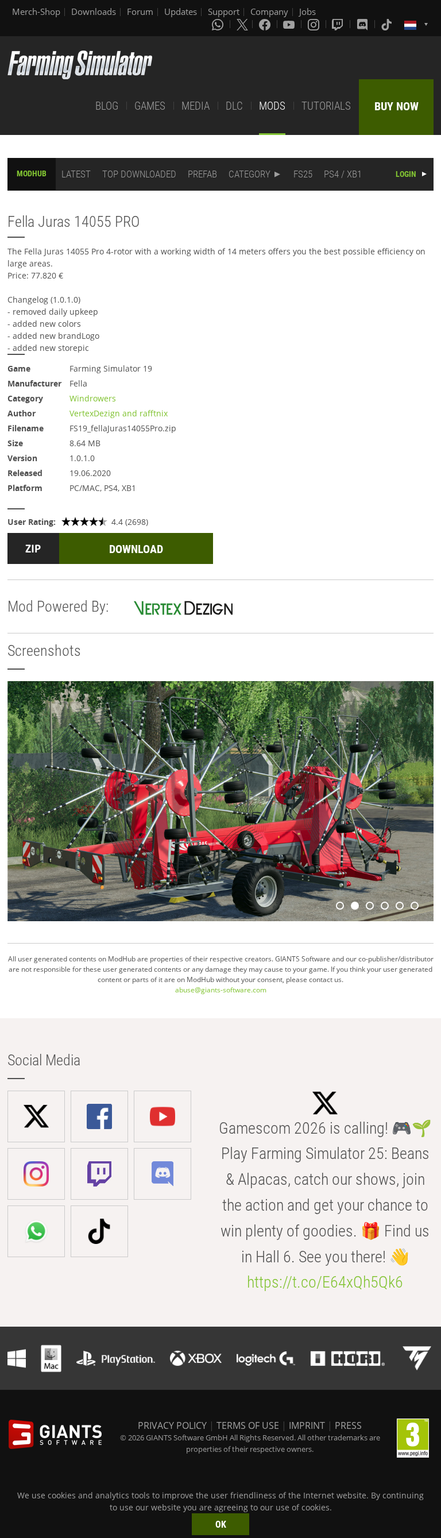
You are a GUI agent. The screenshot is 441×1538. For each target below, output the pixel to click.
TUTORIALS (326, 106)
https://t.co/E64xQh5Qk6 (325, 1282)
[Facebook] (266, 24)
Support (223, 11)
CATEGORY (249, 174)
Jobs (307, 11)
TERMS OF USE (247, 1425)
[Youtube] (290, 24)
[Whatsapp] (219, 24)
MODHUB (32, 173)
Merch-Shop (36, 11)
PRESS (348, 1425)
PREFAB (202, 174)
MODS (272, 106)
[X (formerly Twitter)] (242, 24)
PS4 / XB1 (343, 174)
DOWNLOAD (136, 549)
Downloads (93, 11)
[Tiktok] (387, 24)
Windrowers (92, 398)
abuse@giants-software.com (220, 990)
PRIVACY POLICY (172, 1425)
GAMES (149, 106)
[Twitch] (339, 24)
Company (269, 11)
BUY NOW (396, 106)
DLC (234, 106)
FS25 (302, 174)
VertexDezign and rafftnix (118, 413)
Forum (140, 11)
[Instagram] (315, 24)
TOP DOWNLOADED (139, 174)
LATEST (76, 174)
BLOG (106, 106)
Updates (180, 11)
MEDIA (195, 106)
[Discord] (363, 24)
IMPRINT (307, 1425)
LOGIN (406, 174)
